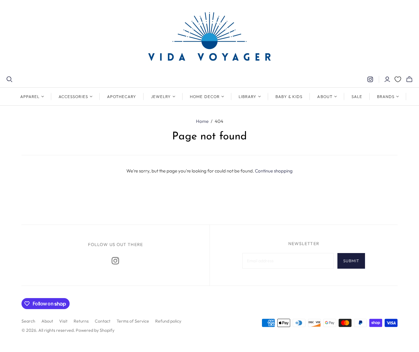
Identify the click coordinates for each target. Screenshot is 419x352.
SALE (357, 96)
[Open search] (9, 79)
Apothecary (121, 96)
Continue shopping (274, 171)
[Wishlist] (398, 79)
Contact (102, 321)
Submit (351, 260)
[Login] (387, 79)
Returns (81, 321)
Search (28, 321)
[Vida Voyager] (209, 38)
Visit (63, 321)
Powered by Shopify (95, 330)
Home (202, 121)
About (47, 321)
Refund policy (168, 321)
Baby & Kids (288, 96)
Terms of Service (133, 321)
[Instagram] (370, 79)
